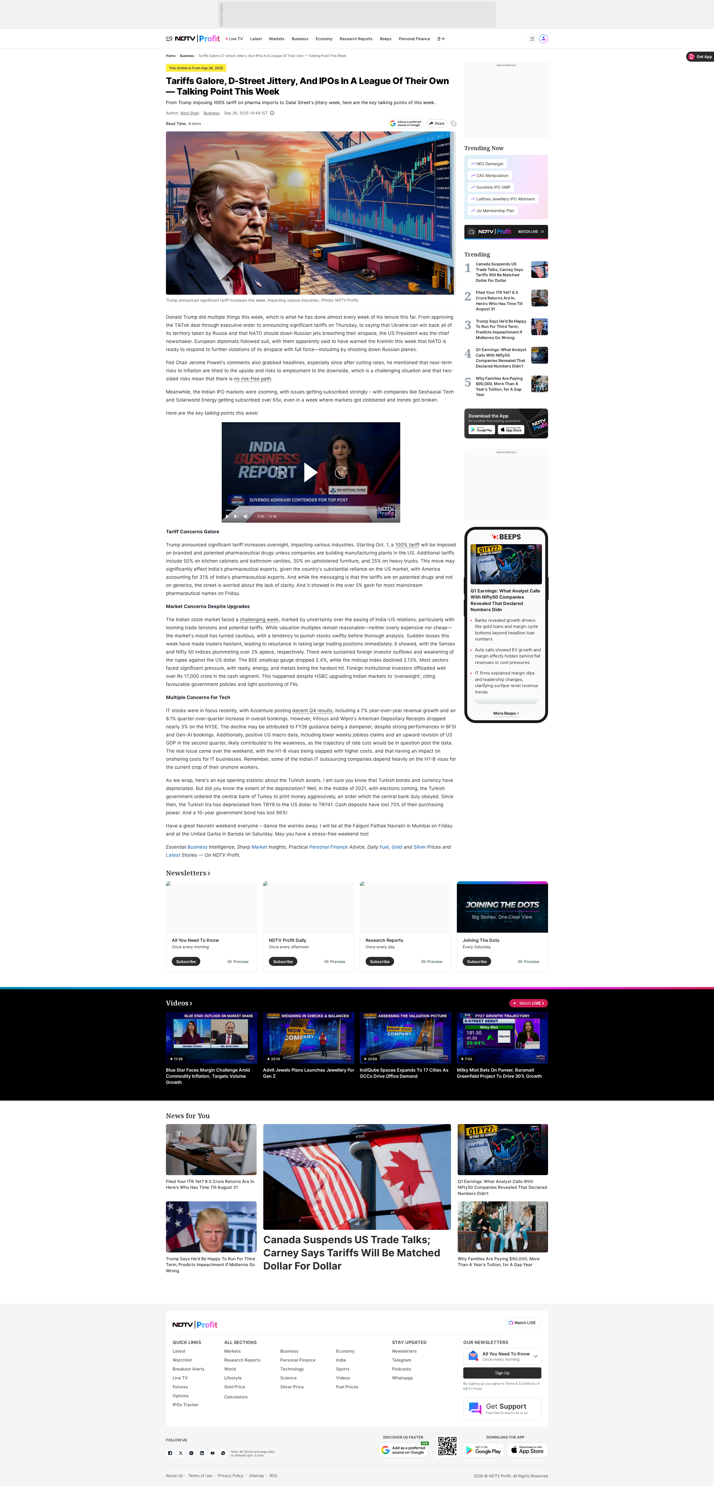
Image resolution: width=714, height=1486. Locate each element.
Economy (324, 38)
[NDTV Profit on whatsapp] (223, 1453)
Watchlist (182, 1360)
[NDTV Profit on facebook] (170, 1453)
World (230, 1369)
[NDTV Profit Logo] (195, 1323)
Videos (343, 1378)
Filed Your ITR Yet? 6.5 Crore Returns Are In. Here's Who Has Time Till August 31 (210, 1184)
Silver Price (292, 1386)
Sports (342, 1369)
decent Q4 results (312, 710)
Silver (420, 847)
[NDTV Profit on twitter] (181, 1453)
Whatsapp (402, 1378)
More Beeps (505, 713)
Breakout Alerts (188, 1369)
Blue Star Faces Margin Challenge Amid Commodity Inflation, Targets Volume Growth (208, 1076)
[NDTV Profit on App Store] (527, 1449)
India (341, 1360)
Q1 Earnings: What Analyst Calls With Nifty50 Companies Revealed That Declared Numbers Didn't (502, 1187)
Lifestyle (233, 1378)
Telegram (401, 1360)
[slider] (311, 510)
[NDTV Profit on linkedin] (202, 1453)
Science (288, 1378)
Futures (180, 1386)
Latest (256, 38)
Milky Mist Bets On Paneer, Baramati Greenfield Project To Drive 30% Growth (499, 1073)
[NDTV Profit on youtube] (212, 1453)
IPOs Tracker (186, 1404)
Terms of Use (200, 1475)
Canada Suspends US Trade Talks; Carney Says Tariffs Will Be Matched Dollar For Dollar (351, 1252)
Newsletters (404, 1351)
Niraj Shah (189, 113)
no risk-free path (252, 378)
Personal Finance (414, 38)
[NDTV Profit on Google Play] (483, 1449)
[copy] (453, 123)
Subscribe (186, 961)
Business (300, 38)
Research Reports (356, 38)
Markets (276, 38)
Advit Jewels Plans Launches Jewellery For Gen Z (308, 1073)
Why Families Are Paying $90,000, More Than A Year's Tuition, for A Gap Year (499, 1261)
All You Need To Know (195, 940)
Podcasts (401, 1369)
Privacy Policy (230, 1475)
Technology (292, 1369)
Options (181, 1395)
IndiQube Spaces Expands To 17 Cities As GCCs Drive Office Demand (404, 1073)
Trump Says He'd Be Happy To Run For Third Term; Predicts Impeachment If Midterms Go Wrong (210, 1264)
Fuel (384, 847)
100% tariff (407, 545)
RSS (273, 1475)
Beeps (386, 38)
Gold (397, 847)
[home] (197, 35)
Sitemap (256, 1475)
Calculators (236, 1396)
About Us (174, 1475)
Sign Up (502, 1372)
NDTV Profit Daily (287, 940)
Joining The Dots (481, 940)
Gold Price (234, 1386)
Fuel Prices (347, 1386)
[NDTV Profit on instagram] (191, 1453)
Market (259, 847)
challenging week (259, 619)
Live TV (236, 38)
